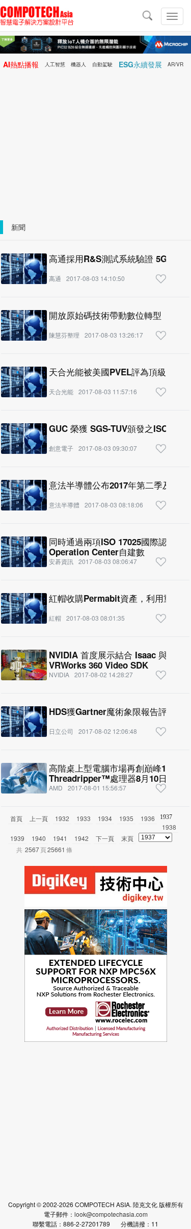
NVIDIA (59, 674)
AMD (56, 787)
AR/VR (175, 64)
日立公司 (61, 731)
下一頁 (105, 838)
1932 (62, 818)
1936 (148, 818)
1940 (39, 838)
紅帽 (55, 617)
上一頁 (39, 818)
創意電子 (61, 448)
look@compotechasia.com (111, 1214)
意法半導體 (64, 504)
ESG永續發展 (140, 64)
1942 (81, 838)
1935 (126, 818)
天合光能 (61, 391)
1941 (60, 838)
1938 (169, 827)
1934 (105, 818)
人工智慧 (55, 64)
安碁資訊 (61, 561)
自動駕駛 (102, 64)
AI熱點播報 (21, 64)
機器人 (78, 64)
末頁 (127, 838)
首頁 (16, 818)
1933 (83, 818)
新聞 (18, 227)
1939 (17, 838)
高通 (55, 278)
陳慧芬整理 (64, 334)
